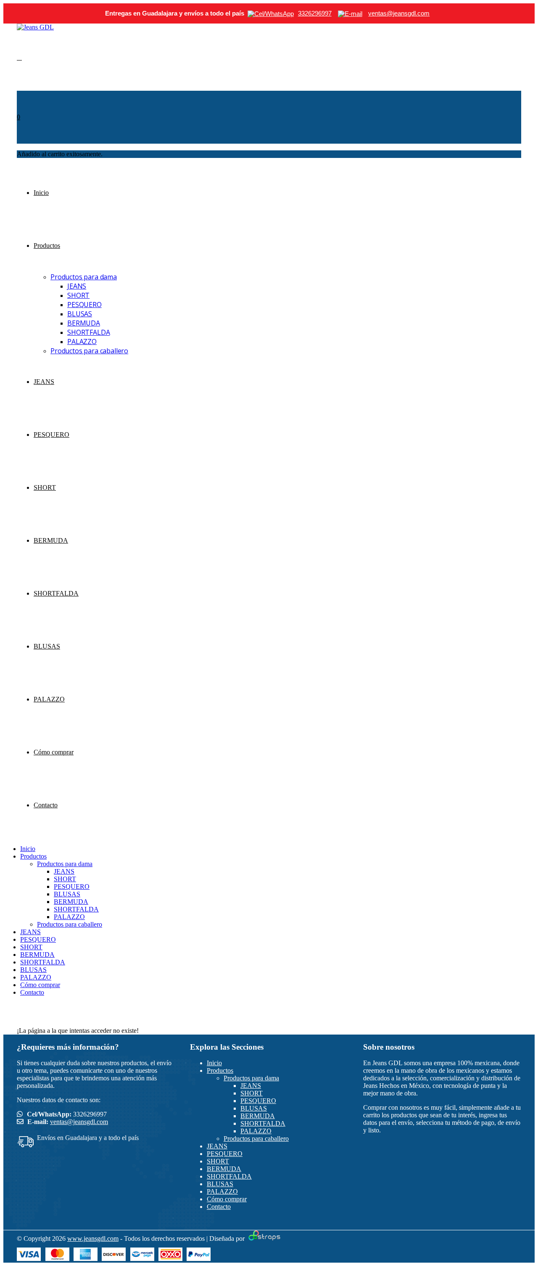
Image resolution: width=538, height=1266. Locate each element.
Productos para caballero (89, 350)
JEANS (76, 286)
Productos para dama (83, 276)
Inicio (41, 192)
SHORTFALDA (88, 332)
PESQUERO (84, 304)
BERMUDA (83, 323)
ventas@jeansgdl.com (79, 1121)
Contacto (46, 805)
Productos (47, 245)
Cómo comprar (54, 752)
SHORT (78, 295)
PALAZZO (82, 341)
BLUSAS (79, 313)
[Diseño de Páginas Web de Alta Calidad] (263, 1238)
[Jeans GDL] (35, 27)
